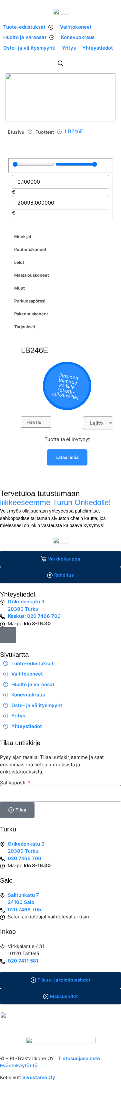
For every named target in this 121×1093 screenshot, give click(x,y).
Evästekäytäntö (18, 1065)
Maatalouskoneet (31, 275)
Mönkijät (22, 236)
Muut (19, 288)
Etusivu (16, 132)
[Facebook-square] (8, 635)
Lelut (19, 262)
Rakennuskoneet (31, 313)
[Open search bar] (60, 63)
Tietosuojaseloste (79, 1058)
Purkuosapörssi (29, 300)
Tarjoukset (24, 326)
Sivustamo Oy (38, 1077)
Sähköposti (13, 782)
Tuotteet (44, 132)
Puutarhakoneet (30, 249)
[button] (28, 27)
